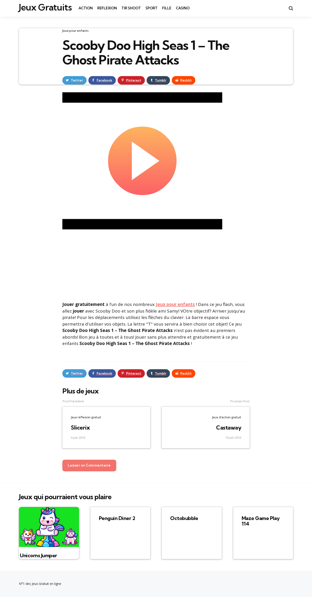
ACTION (86, 8)
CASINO (183, 8)
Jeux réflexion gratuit (86, 417)
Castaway (228, 427)
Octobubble (184, 518)
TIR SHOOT (131, 8)
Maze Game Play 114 (261, 521)
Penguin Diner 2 (117, 518)
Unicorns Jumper (38, 555)
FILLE (166, 8)
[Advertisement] (156, 265)
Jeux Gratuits (45, 7)
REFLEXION (107, 8)
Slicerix (80, 427)
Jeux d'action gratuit (226, 417)
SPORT (151, 8)
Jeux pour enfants (75, 31)
